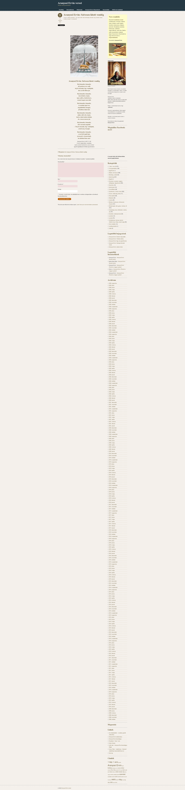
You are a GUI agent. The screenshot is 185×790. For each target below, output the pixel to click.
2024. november (113, 328)
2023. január (112, 374)
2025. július (111, 311)
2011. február (112, 679)
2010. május (112, 698)
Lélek (116, 772)
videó (110, 228)
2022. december (113, 377)
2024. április (112, 342)
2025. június (112, 313)
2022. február (112, 398)
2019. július (111, 464)
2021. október (112, 406)
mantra (110, 200)
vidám (117, 779)
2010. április (112, 700)
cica (116, 768)
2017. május (112, 519)
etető (81, 17)
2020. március (112, 447)
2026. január (112, 298)
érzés (114, 782)
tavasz (101, 17)
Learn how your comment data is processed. (87, 204)
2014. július (111, 591)
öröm (116, 782)
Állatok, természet (71, 17)
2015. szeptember (113, 562)
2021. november (113, 404)
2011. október (112, 662)
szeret (118, 774)
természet (109, 779)
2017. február (112, 525)
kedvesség (87, 17)
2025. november (113, 302)
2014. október (112, 585)
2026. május (112, 289)
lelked (111, 772)
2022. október (112, 381)
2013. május (112, 621)
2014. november (113, 583)
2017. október (112, 508)
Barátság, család (113, 174)
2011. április (112, 674)
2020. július (111, 438)
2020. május (112, 442)
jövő (108, 771)
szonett (110, 218)
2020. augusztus (113, 436)
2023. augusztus (113, 359)
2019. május (112, 468)
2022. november (113, 379)
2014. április (112, 598)
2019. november (113, 455)
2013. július (111, 617)
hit (119, 770)
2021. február (112, 423)
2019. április (112, 470)
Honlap (59, 189)
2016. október (112, 534)
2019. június (112, 466)
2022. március (112, 396)
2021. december (113, 402)
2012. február (112, 653)
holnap (121, 770)
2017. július (111, 515)
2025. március (112, 319)
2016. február (112, 551)
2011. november (113, 659)
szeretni (113, 776)
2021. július (111, 413)
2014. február (112, 602)
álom (109, 782)
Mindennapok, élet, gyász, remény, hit (118, 206)
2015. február (112, 576)
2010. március (112, 702)
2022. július (111, 387)
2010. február (112, 704)
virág (123, 779)
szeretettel (110, 776)
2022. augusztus (113, 385)
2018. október (112, 483)
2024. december (113, 325)
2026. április (112, 291)
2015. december (113, 555)
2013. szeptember (113, 613)
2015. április (112, 572)
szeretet (111, 216)
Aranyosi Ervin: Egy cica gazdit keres (118, 241)
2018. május (112, 494)
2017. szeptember (113, 511)
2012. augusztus (113, 640)
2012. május (112, 647)
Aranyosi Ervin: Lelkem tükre (116, 247)
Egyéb (110, 179)
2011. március (112, 677)
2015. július (111, 566)
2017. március (112, 523)
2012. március (112, 651)
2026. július (111, 285)
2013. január (112, 630)
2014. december (113, 581)
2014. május (112, 596)
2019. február (112, 474)
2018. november (113, 481)
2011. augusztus (113, 666)
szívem (122, 776)
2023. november (113, 353)
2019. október (112, 457)
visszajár (68, 19)
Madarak (111, 198)
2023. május (112, 366)
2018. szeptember (113, 485)
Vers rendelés (112, 224)
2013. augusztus (113, 615)
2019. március (112, 472)
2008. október (112, 719)
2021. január (112, 425)
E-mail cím (61, 184)
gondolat (116, 770)
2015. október (112, 559)
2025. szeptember (113, 306)
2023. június (112, 364)
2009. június (112, 711)
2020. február (112, 449)
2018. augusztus (113, 487)
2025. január (112, 323)
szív (116, 776)
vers (114, 779)
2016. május (112, 545)
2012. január (112, 655)
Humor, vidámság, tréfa (114, 193)
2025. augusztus (113, 308)
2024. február (112, 347)
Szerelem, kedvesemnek (115, 214)
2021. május (112, 417)
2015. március (112, 574)
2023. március (112, 370)
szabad (115, 774)
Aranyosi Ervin (114, 765)
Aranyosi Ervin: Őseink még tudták (117, 236)
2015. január (112, 579)
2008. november (113, 717)
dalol (79, 17)
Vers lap (111, 753)
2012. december (113, 632)
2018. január (112, 502)
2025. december (113, 300)
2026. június (112, 287)
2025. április (112, 317)
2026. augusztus (113, 283)
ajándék (119, 762)
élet (111, 782)
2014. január (112, 604)
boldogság (113, 768)
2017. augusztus (113, 513)
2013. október (112, 611)
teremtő (125, 776)
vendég (65, 19)
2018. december (113, 479)
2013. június (112, 619)
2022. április (112, 394)
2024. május (112, 340)
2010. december (113, 683)
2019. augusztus (113, 462)
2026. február (112, 296)
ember (122, 768)
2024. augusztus (113, 334)
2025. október (112, 304)
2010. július (111, 694)
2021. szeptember (113, 408)
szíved (119, 776)
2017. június (112, 517)
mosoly (120, 772)
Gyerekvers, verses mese (115, 191)
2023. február (112, 372)
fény (112, 770)
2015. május (112, 570)
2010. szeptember (113, 689)
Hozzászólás (61, 161)
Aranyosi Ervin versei (70, 3)
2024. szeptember (113, 332)
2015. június (112, 568)
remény (111, 774)
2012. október (112, 636)
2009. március (112, 713)
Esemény (111, 185)
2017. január (112, 528)
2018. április (112, 496)
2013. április (112, 623)
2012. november (113, 634)
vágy (125, 779)
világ (120, 779)
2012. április (112, 649)
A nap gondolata (113, 168)
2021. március (112, 421)
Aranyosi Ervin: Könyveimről (92, 10)
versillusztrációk (113, 226)
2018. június (112, 491)
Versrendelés (106, 10)
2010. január (112, 706)
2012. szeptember (113, 638)
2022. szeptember (113, 383)
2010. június (112, 696)
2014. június (112, 594)
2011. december (113, 657)
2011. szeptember (113, 664)
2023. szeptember (113, 357)
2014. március (112, 600)
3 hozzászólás (74, 19)
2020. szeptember (113, 434)
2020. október (112, 432)
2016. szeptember (113, 536)
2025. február (112, 321)
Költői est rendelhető (117, 10)
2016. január (112, 553)
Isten (124, 770)
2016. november (113, 532)
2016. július (111, 540)
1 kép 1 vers (112, 166)
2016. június (112, 542)
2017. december (113, 504)
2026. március (112, 294)
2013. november (113, 608)
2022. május (112, 391)
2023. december (113, 351)
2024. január (112, 349)
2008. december (113, 715)
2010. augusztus (113, 691)
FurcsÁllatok (112, 189)
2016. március (112, 549)
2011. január (112, 681)
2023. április (112, 368)
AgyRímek (111, 170)
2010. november (113, 685)
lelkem (114, 771)
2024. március (112, 345)
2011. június (112, 670)
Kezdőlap (61, 10)
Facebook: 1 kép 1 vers (114, 741)
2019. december (113, 453)
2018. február (112, 500)
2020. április (112, 445)
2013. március (112, 625)
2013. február (112, 628)
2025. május (112, 315)
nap (123, 772)
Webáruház (79, 10)
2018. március (112, 498)
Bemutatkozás (70, 10)
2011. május (112, 672)
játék (126, 770)
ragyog (109, 774)
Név (59, 179)
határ (84, 17)
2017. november (113, 506)
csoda (119, 768)
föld (114, 770)
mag (94, 17)
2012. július (111, 642)
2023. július (111, 362)
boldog (110, 768)
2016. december (113, 530)
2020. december (113, 428)
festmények (112, 187)
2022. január (112, 400)
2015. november (113, 557)
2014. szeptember (113, 587)
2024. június (112, 338)
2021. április (112, 419)
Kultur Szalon (112, 743)
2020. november (113, 430)
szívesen (97, 17)
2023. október (112, 355)
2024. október (112, 330)
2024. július (111, 336)
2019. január (112, 477)
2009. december (113, 708)
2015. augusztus (113, 564)
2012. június (112, 645)
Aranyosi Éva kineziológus (115, 739)
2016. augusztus (113, 538)
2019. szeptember (113, 460)
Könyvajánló (112, 195)
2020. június (112, 440)
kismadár (91, 17)
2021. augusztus (113, 411)
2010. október (112, 687)
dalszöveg (111, 177)
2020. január (112, 451)
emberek (109, 770)
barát (123, 765)
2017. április (112, 521)
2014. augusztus (113, 589)
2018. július (111, 489)
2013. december (113, 606)
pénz (125, 771)
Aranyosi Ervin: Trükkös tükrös (116, 239)
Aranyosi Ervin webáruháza (115, 736)
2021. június (112, 415)
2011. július (111, 668)
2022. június (112, 389)
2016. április (112, 547)
